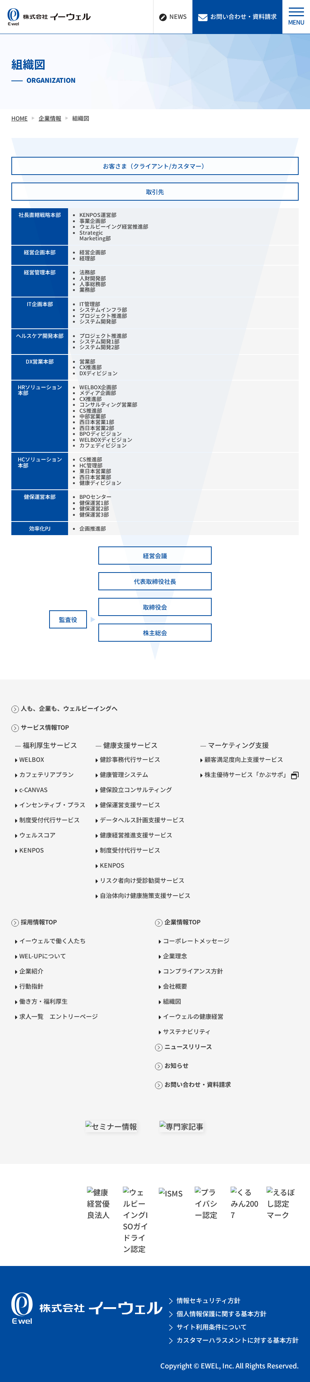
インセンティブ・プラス (52, 804)
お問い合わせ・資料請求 (197, 1084)
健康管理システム (124, 774)
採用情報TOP (39, 921)
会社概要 (175, 985)
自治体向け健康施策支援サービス (145, 895)
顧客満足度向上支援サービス (244, 759)
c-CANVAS (33, 789)
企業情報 (50, 118)
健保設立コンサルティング (136, 789)
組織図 (172, 1001)
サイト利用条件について (212, 1326)
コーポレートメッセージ (196, 940)
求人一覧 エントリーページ (58, 1016)
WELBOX (31, 759)
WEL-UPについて (42, 955)
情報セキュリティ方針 (208, 1300)
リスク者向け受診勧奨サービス (142, 880)
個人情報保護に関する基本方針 (222, 1313)
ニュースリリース (188, 1046)
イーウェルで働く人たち (52, 940)
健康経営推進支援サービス (136, 834)
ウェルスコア (37, 834)
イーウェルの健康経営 (193, 1016)
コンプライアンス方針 (193, 970)
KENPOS (31, 849)
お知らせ (176, 1065)
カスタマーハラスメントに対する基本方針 (238, 1340)
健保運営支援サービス (130, 804)
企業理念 (175, 955)
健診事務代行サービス (130, 759)
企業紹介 (31, 970)
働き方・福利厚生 (43, 1001)
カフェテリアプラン (46, 774)
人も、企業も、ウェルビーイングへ (69, 708)
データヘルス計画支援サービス (142, 819)
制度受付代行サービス (49, 819)
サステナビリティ (187, 1031)
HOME (19, 118)
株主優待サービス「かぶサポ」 (247, 774)
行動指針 (31, 985)
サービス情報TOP (45, 727)
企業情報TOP (182, 921)
